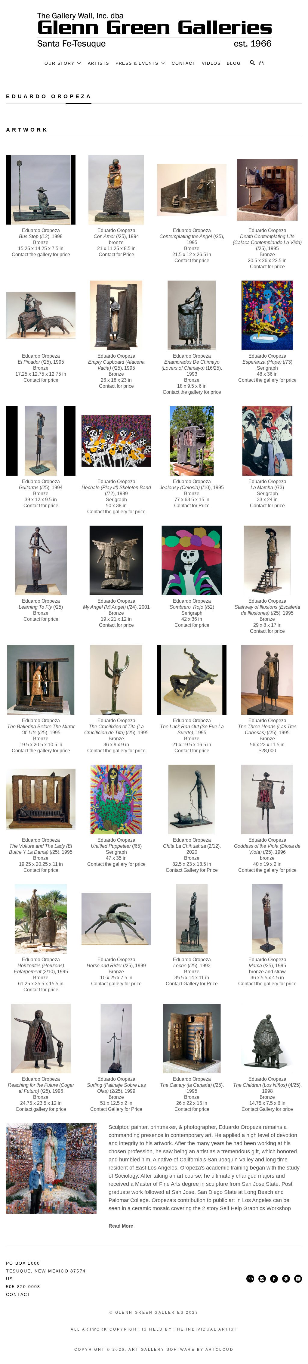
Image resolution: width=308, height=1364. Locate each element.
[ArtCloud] (250, 1279)
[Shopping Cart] (261, 63)
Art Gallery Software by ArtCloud (181, 1349)
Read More (121, 1226)
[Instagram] (262, 1279)
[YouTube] (298, 1279)
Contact (18, 1294)
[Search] (252, 62)
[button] (63, 63)
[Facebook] (274, 1279)
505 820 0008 (23, 1286)
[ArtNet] (286, 1279)
